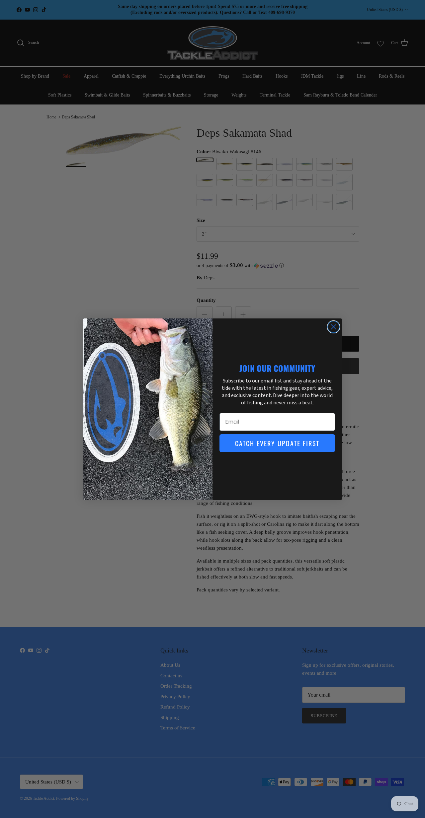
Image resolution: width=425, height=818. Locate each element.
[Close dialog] (333, 327)
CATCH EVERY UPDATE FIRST (277, 443)
